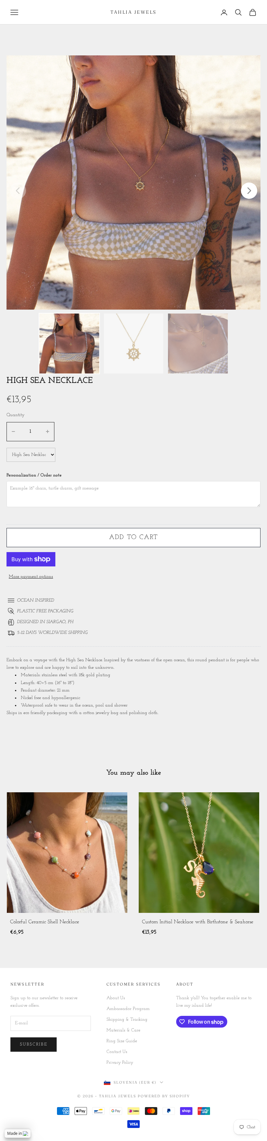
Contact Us (116, 1051)
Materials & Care (123, 1030)
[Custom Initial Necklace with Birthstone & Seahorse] (111, 852)
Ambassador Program (128, 1008)
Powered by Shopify (164, 1096)
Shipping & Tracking (127, 1019)
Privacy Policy (119, 1062)
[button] (249, 191)
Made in (14, 1133)
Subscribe (33, 1044)
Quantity (15, 415)
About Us (115, 998)
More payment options (31, 576)
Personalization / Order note (34, 475)
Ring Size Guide (121, 1041)
